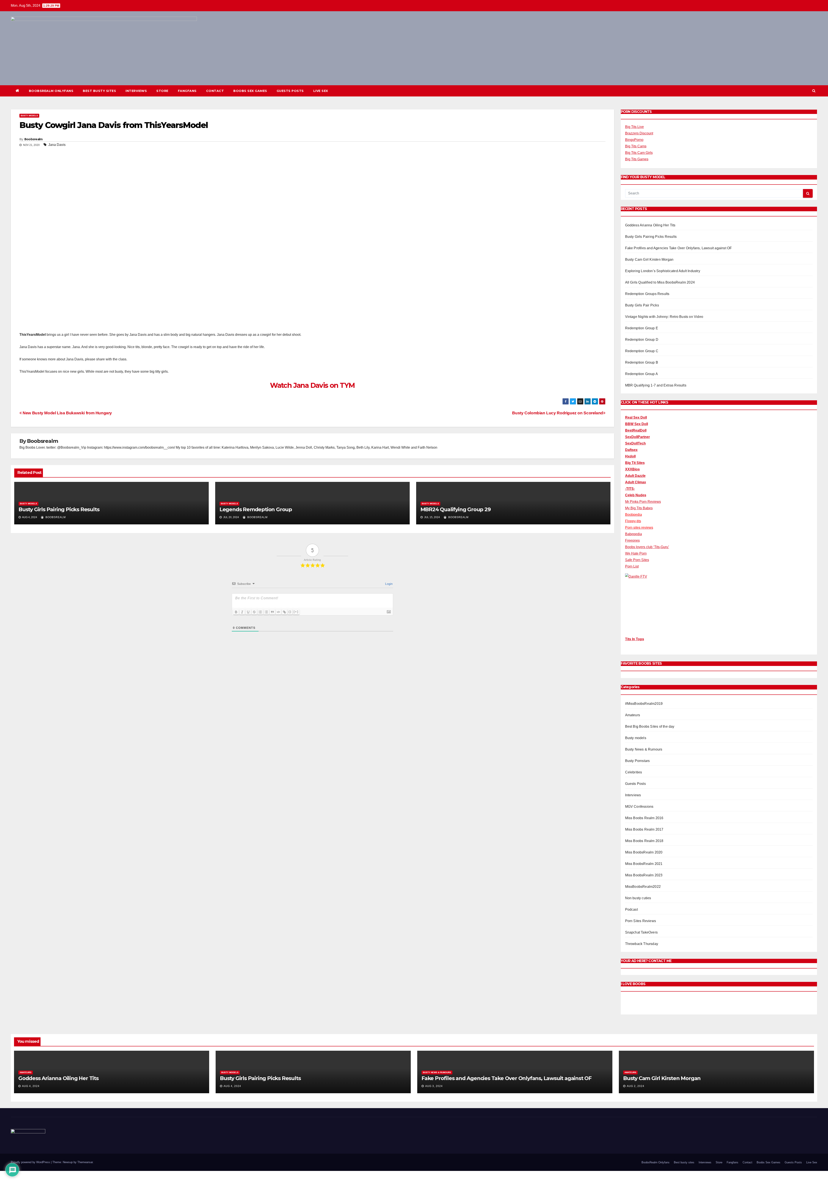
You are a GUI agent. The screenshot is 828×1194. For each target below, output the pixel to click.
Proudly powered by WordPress (31, 1162)
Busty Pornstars (637, 761)
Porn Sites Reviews (640, 921)
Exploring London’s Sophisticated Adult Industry (662, 271)
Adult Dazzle (635, 476)
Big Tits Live (634, 127)
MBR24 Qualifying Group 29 (455, 509)
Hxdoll (630, 456)
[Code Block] (278, 612)
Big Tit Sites (635, 463)
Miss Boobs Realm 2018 (644, 841)
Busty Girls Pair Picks (642, 305)
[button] (813, 91)
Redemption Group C (642, 351)
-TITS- (630, 489)
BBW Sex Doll (636, 424)
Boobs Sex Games (250, 91)
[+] (296, 611)
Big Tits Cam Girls (639, 153)
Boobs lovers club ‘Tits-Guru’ (647, 547)
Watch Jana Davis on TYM (312, 385)
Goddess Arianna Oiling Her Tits (650, 225)
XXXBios (632, 469)
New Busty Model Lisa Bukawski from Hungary (67, 413)
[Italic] (242, 612)
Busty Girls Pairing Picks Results (59, 509)
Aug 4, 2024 (30, 1086)
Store (162, 91)
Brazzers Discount (639, 133)
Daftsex (631, 450)
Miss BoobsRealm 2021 (644, 864)
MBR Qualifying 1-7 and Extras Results (655, 385)
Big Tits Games (636, 159)
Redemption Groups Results (647, 294)
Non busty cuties (638, 898)
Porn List (632, 566)
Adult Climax (635, 482)
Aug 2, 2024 (635, 1086)
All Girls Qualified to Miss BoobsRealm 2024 (660, 282)
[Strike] (254, 612)
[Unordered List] (266, 612)
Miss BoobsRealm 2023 (644, 875)
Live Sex (320, 91)
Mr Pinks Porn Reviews (643, 501)
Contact (215, 91)
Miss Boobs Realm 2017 (644, 829)
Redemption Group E (641, 328)
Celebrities (633, 772)
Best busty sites (99, 91)
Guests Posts (290, 91)
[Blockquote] (272, 612)
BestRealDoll (635, 430)
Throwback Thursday (641, 944)
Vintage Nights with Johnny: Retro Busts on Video (664, 317)
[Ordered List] (260, 612)
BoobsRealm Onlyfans (51, 91)
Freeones (632, 540)
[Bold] (236, 612)
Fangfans (187, 91)
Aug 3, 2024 (434, 1086)
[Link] (284, 612)
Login (388, 583)
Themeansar (85, 1162)
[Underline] (248, 612)
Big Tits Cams (635, 146)
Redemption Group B (641, 362)
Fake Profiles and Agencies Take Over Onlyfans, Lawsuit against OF (678, 248)
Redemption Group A (641, 374)
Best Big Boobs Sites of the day (649, 726)
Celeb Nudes (635, 495)
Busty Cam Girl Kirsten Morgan (649, 259)
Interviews (136, 91)
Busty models (29, 115)
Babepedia (633, 534)
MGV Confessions (639, 806)
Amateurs (632, 715)
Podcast (631, 909)
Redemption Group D (642, 339)
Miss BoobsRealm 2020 (644, 852)
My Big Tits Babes (639, 508)
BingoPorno (634, 140)
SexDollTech (635, 443)
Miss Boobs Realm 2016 (644, 818)
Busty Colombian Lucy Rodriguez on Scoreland (557, 413)
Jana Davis (57, 145)
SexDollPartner (637, 437)
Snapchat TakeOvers (641, 932)
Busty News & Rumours (643, 749)
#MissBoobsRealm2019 (644, 703)
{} (290, 611)
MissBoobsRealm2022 (643, 886)
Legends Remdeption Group (256, 509)
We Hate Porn (636, 553)
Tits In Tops (634, 639)
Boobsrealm (33, 139)
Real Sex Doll (636, 417)
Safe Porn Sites (637, 560)
